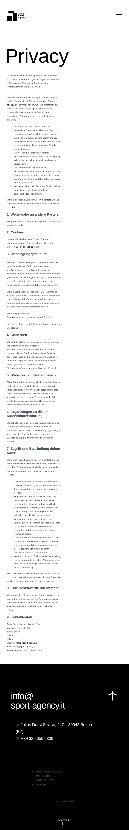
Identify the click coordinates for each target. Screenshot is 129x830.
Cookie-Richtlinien (25, 247)
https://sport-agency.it (26, 643)
